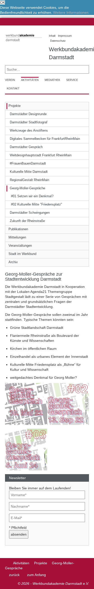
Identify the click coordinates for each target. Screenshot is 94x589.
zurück (14, 575)
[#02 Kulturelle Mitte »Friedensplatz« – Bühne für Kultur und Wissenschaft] (68, 404)
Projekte (40, 563)
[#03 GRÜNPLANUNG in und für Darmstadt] (26, 449)
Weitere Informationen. (71, 12)
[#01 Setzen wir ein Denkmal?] (26, 404)
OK (2, 2)
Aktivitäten (21, 563)
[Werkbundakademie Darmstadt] (23, 42)
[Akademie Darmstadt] (6, 563)
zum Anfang (36, 575)
